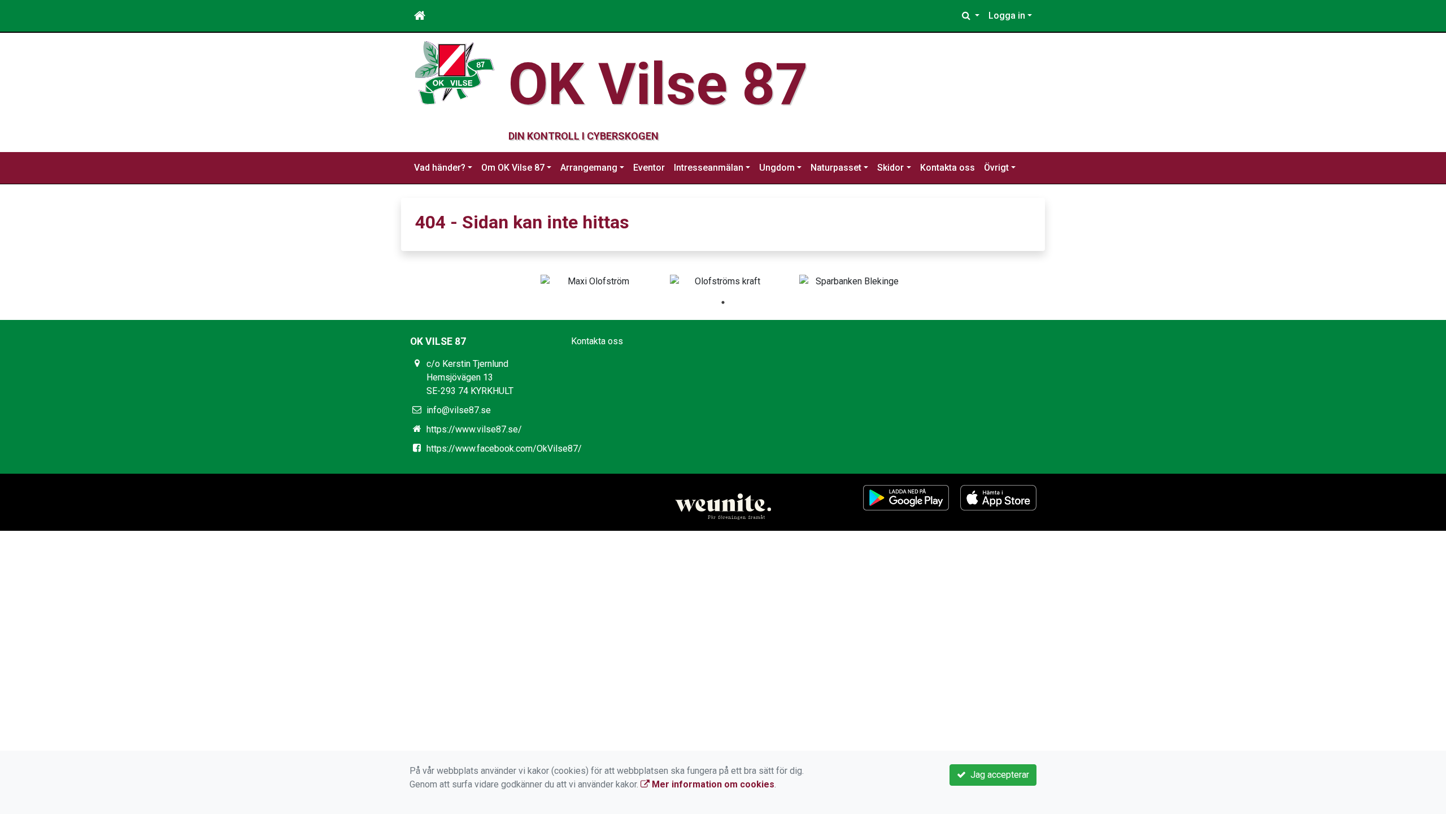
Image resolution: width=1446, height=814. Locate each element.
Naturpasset (836, 167)
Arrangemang (588, 167)
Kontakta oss (947, 167)
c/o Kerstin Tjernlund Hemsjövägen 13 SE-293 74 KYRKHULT (469, 377)
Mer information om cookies (712, 784)
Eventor (649, 167)
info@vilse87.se (458, 410)
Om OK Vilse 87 (513, 167)
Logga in (1006, 15)
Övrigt (996, 167)
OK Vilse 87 (658, 84)
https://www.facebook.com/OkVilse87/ (504, 448)
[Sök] (970, 16)
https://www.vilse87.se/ (474, 429)
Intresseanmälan (708, 167)
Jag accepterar (997, 774)
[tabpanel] (594, 281)
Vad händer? (439, 167)
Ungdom (777, 167)
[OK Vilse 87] (454, 72)
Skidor (890, 167)
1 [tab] (723, 302)
